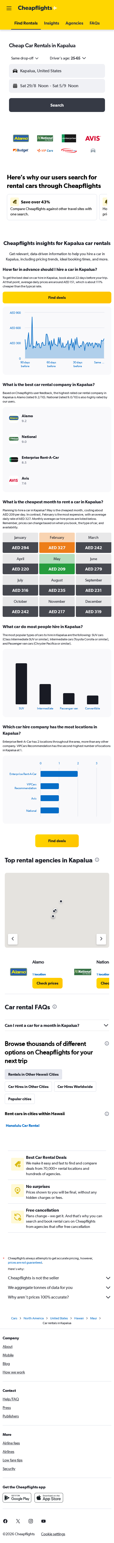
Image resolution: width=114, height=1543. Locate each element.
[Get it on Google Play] (17, 1497)
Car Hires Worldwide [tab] (75, 1086)
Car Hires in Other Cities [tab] (28, 1086)
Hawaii (79, 1318)
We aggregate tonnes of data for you (40, 1287)
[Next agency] (101, 939)
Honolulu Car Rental (23, 1125)
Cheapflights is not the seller (33, 1277)
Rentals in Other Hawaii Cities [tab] (33, 1074)
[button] (9, 8)
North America (34, 1318)
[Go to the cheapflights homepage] (37, 8)
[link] (57, 297)
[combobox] (25, 58)
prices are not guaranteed (25, 1262)
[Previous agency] (12, 939)
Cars (14, 1318)
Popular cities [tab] (19, 1099)
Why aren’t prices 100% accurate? (38, 1297)
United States (59, 1318)
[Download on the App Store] (48, 1497)
